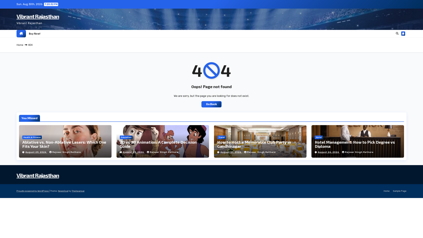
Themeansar (78, 191)
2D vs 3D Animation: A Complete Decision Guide (158, 144)
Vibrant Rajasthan (38, 16)
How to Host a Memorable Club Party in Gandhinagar (254, 144)
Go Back (211, 104)
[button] (397, 33)
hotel (319, 137)
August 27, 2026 (231, 152)
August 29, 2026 (36, 152)
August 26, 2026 (329, 152)
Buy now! (34, 33)
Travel (221, 137)
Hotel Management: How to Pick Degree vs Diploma (355, 144)
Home (20, 44)
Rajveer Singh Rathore (66, 152)
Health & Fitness (32, 137)
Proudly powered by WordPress (33, 191)
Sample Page (399, 191)
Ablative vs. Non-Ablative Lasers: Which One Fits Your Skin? (64, 144)
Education (126, 137)
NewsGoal (63, 191)
